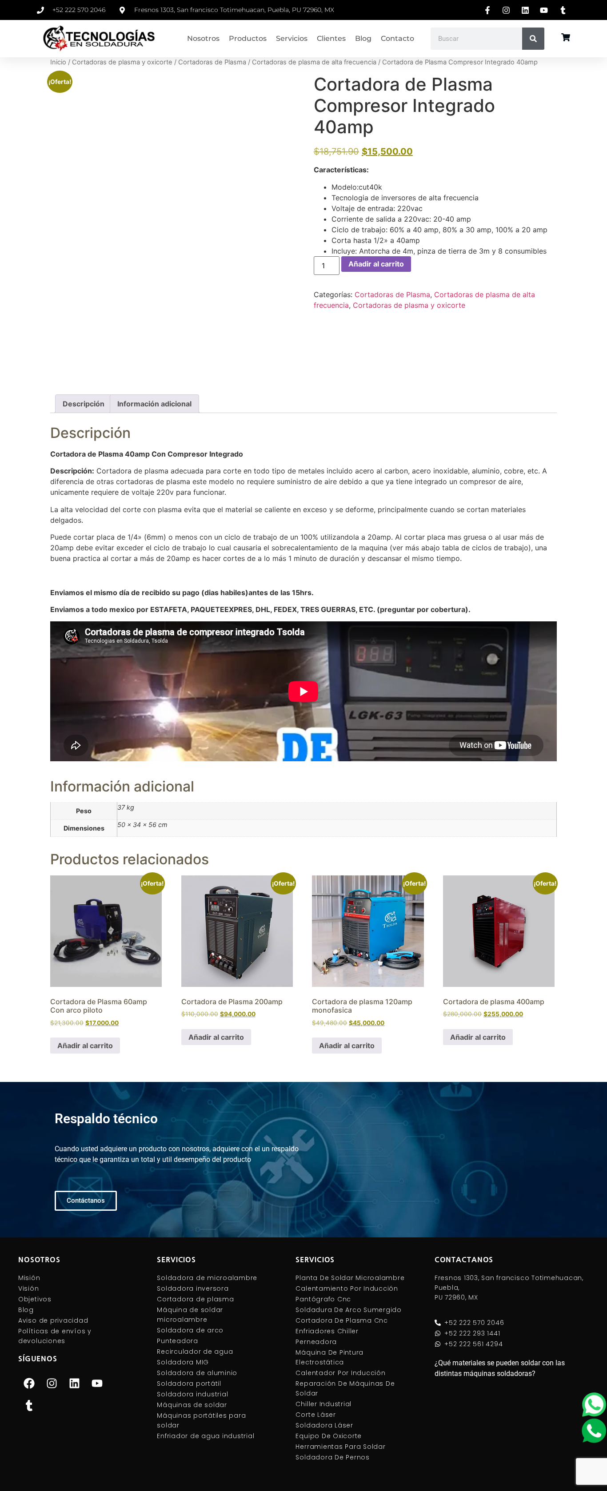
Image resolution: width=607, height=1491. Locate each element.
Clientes (331, 38)
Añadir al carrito (376, 263)
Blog (363, 38)
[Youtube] (97, 1383)
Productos (248, 38)
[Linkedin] (75, 1383)
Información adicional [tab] (154, 403)
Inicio (58, 62)
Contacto (397, 38)
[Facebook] (29, 1383)
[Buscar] (533, 39)
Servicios (291, 38)
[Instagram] (52, 1383)
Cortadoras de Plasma (212, 62)
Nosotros (203, 38)
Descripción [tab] (83, 403)
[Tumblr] (29, 1405)
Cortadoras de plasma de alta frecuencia (314, 62)
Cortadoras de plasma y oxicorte (122, 62)
